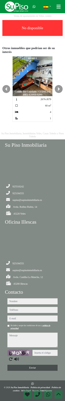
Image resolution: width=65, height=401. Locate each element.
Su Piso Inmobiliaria (20, 387)
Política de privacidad (40, 387)
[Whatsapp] (34, 6)
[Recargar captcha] (11, 359)
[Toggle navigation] (58, 7)
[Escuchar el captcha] (16, 359)
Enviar (32, 367)
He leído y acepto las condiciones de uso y (30, 326)
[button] (6, 89)
